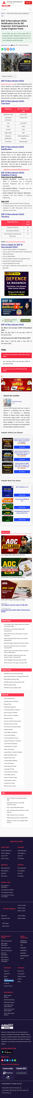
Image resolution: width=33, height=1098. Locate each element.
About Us (6, 971)
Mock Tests (21, 971)
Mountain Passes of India (10, 724)
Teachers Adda (22, 905)
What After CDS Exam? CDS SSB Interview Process (15, 803)
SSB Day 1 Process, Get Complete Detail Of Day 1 (17, 821)
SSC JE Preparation (6, 950)
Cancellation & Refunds (8, 1090)
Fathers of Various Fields (10, 777)
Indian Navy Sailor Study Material (9, 1005)
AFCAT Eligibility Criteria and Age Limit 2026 (15, 660)
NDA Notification (5, 868)
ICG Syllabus (21, 870)
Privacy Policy (5, 1092)
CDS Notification (22, 850)
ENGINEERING (24, 955)
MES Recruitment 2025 (10, 685)
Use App (28, 2)
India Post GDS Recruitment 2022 (15, 241)
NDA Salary (4, 876)
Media (5, 976)
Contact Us (7, 973)
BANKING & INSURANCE (23, 941)
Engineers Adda (5, 918)
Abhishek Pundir (6, 45)
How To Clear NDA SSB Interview (15, 807)
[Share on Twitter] (13, 49)
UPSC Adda (5, 923)
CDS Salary (21, 858)
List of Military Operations (10, 732)
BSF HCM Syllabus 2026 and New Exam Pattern (16, 643)
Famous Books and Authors (11, 771)
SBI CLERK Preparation (4, 944)
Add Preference (25, 320)
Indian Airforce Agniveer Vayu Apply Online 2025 (16, 676)
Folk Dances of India (9, 783)
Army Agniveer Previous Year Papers (7, 895)
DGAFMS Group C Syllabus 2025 (12, 687)
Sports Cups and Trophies (10, 712)
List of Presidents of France (11, 738)
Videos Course (22, 976)
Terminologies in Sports (10, 780)
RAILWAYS (23, 947)
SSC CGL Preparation (4, 953)
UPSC (22, 958)
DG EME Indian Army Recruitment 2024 (14, 682)
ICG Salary (21, 876)
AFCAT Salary (5, 858)
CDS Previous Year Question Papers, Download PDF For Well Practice (16, 651)
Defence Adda (21, 918)
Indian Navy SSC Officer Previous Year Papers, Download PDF (16, 639)
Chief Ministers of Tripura (10, 746)
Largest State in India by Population (13, 752)
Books (19, 981)
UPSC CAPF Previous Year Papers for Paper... (13, 599)
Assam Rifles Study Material (9, 1014)
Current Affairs (21, 915)
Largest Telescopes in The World (12, 740)
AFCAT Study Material (7, 996)
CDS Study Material (9, 999)
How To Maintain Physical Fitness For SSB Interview (17, 811)
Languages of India (9, 769)
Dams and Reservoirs (9, 698)
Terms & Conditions (21, 1090)
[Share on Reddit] (8, 49)
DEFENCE (23, 953)
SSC (21, 945)
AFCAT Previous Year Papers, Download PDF (15, 662)
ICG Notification (22, 868)
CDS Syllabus (21, 853)
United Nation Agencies (10, 707)
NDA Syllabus (4, 870)
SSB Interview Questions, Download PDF (17, 817)
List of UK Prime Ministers (10, 743)
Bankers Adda (21, 908)
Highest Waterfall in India (10, 755)
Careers (8, 979)
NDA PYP (3, 873)
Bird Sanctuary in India (10, 786)
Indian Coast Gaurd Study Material (9, 1009)
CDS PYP (20, 855)
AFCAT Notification (6, 850)
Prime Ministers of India (10, 766)
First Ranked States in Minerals (12, 709)
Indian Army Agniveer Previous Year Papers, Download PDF (15, 646)
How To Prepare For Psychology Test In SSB (17, 799)
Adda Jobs (4, 915)
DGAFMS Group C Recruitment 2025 (13, 673)
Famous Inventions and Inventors (12, 721)
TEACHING (23, 950)
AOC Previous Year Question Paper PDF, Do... (13, 577)
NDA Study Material (9, 1002)
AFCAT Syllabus (5, 853)
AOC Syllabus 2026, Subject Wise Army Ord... (13, 555)
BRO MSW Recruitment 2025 (11, 679)
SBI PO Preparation (6, 941)
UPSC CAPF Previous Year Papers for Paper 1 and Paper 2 (16, 634)
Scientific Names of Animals (11, 701)
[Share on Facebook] (11, 49)
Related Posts (5, 532)
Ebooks (20, 979)
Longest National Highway (10, 760)
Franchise (6, 983)
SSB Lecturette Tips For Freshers (15, 815)
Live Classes (21, 973)
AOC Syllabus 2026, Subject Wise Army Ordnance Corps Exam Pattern (16, 625)
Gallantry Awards (8, 729)
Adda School (5, 926)
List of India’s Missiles (9, 735)
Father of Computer (9, 749)
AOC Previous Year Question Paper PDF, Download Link (14, 630)
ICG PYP (20, 873)
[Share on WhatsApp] (2, 49)
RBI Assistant (4, 957)
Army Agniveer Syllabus (7, 889)
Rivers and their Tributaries (11, 715)
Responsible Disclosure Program (11, 1087)
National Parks (7, 704)
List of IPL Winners (9, 763)
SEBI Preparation (5, 947)
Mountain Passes (8, 718)
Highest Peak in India (9, 757)
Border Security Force (7, 84)
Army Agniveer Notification (5, 886)
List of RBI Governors (9, 774)
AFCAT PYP (4, 855)
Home (3, 13)
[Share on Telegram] (5, 49)
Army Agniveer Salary (7, 892)
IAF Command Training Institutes (12, 726)
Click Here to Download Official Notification (17, 169)
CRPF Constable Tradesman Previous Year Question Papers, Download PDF (15, 656)
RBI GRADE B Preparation (5, 960)
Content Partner (8, 986)
